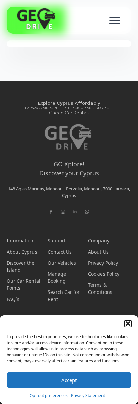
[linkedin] (75, 211)
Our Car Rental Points (23, 284)
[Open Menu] (114, 20)
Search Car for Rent (64, 295)
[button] (128, 323)
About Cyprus (22, 252)
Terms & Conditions (100, 288)
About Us (98, 252)
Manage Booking (57, 277)
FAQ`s (13, 299)
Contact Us (60, 252)
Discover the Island (20, 266)
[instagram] (63, 211)
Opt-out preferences (49, 395)
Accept (69, 380)
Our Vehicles (62, 263)
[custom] (87, 211)
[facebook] (51, 211)
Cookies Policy (103, 274)
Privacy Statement (88, 395)
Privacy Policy (103, 263)
